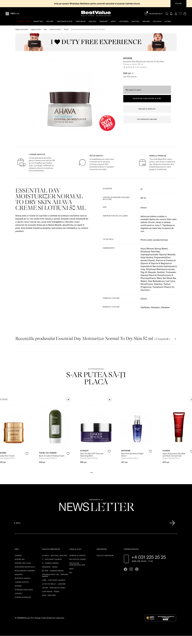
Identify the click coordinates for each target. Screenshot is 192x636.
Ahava (66, 29)
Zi (141, 189)
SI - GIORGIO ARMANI (50, 563)
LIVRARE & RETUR (22, 582)
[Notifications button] (171, 13)
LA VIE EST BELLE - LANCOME (53, 584)
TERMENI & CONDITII (77, 555)
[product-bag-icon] (27, 460)
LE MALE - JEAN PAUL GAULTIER (54, 555)
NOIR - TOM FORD (49, 595)
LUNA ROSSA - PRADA (50, 592)
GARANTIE (19, 574)
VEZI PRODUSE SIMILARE (147, 119)
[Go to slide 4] (98, 472)
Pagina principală (21, 29)
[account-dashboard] (175, 13)
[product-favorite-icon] (27, 453)
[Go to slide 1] (91, 472)
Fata (45, 29)
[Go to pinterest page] (136, 569)
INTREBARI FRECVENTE (24, 590)
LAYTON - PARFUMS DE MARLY (54, 588)
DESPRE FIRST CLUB (23, 563)
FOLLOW (178, 4)
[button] (68, 399)
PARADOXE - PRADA (49, 567)
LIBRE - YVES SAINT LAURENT (53, 580)
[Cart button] (184, 13)
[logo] (96, 14)
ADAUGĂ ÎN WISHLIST (147, 109)
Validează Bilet (156, 14)
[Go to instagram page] (131, 569)
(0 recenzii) (142, 67)
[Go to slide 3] (96, 472)
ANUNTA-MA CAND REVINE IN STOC (147, 98)
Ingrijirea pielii (36, 29)
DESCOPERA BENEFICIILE (25, 567)
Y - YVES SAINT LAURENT (52, 559)
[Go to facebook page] (125, 569)
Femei (143, 207)
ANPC (71, 569)
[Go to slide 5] (100, 472)
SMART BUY (38, 21)
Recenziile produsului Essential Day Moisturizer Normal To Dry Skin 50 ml (92, 338)
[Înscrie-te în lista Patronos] (172, 523)
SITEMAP (18, 586)
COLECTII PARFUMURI (105, 555)
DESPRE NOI (19, 559)
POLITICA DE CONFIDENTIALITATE (77, 564)
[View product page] (55, 426)
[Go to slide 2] (94, 472)
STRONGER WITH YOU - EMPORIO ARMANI (55, 575)
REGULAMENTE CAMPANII (25, 571)
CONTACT (18, 593)
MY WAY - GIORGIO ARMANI (53, 571)
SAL (70, 573)
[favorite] (180, 13)
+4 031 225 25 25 (148, 557)
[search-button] (166, 13)
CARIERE (18, 555)
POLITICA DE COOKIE (77, 559)
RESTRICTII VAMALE (22, 578)
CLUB (15, 13)
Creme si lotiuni (55, 29)
